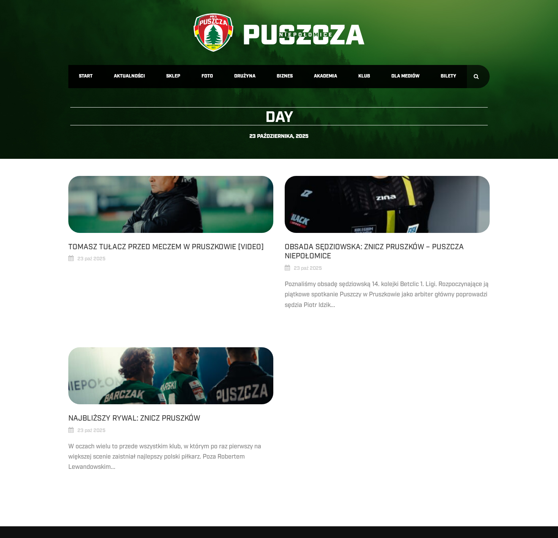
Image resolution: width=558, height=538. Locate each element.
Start (86, 76)
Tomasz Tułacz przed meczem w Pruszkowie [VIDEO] (166, 247)
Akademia (325, 76)
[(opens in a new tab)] (170, 204)
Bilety (448, 76)
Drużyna (244, 76)
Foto (207, 76)
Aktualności (129, 76)
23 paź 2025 (91, 259)
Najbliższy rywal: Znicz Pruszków (134, 418)
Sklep (173, 76)
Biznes (285, 76)
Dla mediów (405, 76)
